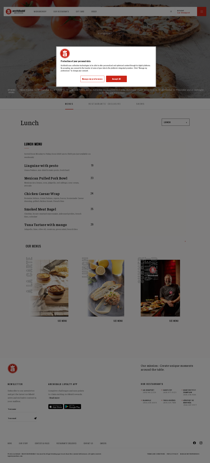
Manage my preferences (92, 79)
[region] (106, 66)
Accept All (116, 79)
